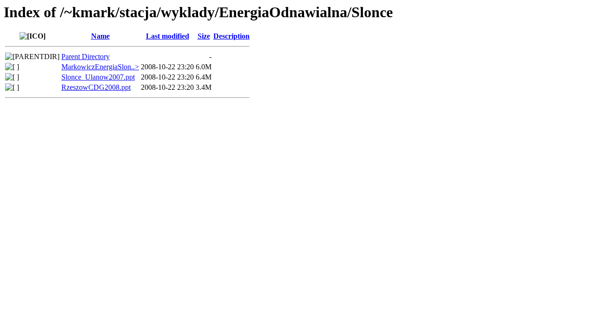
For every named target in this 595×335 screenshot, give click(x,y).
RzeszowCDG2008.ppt (96, 87)
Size (204, 36)
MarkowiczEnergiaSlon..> (100, 67)
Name (100, 36)
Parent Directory (85, 56)
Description (231, 36)
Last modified (167, 36)
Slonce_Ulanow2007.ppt (98, 77)
